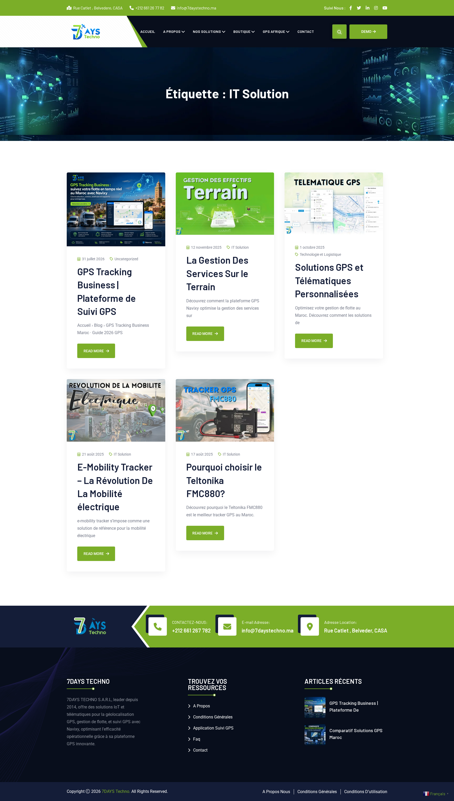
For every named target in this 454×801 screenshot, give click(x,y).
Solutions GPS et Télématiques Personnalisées (329, 280)
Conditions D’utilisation (365, 791)
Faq (196, 739)
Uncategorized (126, 259)
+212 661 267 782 (191, 630)
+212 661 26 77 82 (149, 7)
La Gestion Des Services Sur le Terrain (217, 273)
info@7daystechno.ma (196, 7)
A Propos (171, 31)
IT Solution (240, 247)
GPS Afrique (274, 31)
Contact (305, 31)
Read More (94, 351)
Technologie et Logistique (320, 254)
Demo (366, 31)
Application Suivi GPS (213, 728)
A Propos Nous (276, 791)
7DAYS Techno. (116, 791)
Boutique (241, 31)
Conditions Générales (213, 717)
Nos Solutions (207, 31)
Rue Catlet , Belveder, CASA (355, 630)
